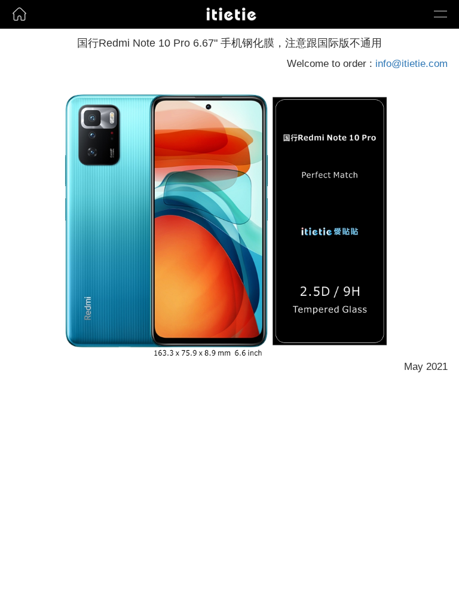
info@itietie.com (411, 63)
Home (16, 32)
